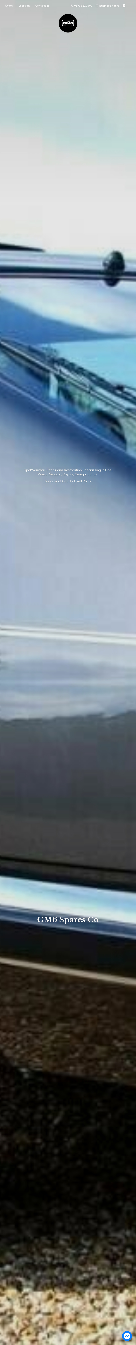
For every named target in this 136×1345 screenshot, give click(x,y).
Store (9, 5)
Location (24, 5)
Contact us (42, 5)
